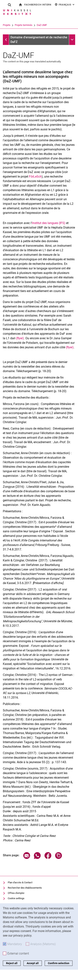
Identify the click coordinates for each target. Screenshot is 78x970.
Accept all (33, 963)
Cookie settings (16, 898)
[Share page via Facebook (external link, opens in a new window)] (47, 858)
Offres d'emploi (16, 893)
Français (67, 4)
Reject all (11, 963)
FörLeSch (35, 176)
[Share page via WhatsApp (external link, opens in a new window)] (37, 858)
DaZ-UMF (42, 25)
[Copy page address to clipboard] (58, 858)
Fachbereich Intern (37, 4)
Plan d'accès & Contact (20, 882)
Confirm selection (58, 963)
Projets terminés (23, 25)
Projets (6, 25)
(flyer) (20, 338)
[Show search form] (9, 5)
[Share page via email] (26, 858)
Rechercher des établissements (25, 887)
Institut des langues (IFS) (48, 223)
